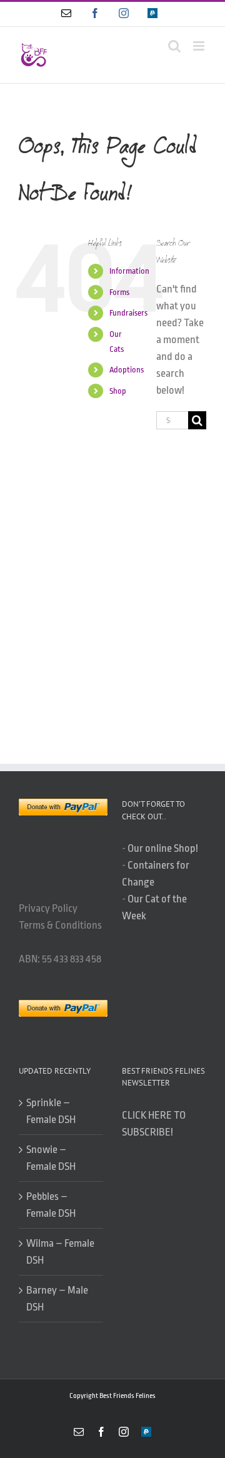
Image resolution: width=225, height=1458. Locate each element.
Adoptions (126, 369)
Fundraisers (128, 312)
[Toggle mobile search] (174, 45)
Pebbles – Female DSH (51, 1205)
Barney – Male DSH (57, 1298)
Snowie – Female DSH (51, 1158)
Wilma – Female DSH (60, 1251)
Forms (119, 292)
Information (129, 271)
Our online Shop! (163, 848)
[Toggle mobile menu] (199, 45)
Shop (117, 391)
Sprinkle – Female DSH (51, 1111)
